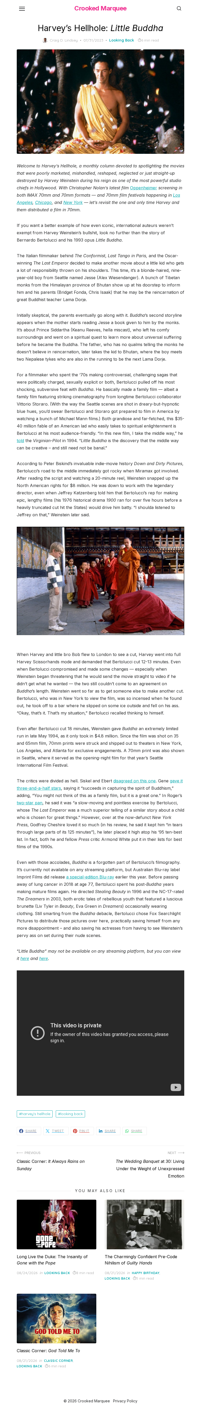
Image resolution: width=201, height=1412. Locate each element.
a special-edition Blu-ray (90, 877)
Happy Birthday (145, 1273)
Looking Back (121, 40)
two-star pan (29, 802)
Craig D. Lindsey (64, 40)
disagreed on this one (134, 780)
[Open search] (179, 8)
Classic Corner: (48, 1350)
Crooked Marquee (100, 8)
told (20, 440)
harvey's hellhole (35, 1113)
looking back (71, 1113)
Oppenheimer (143, 187)
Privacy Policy (125, 1401)
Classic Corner (58, 1361)
